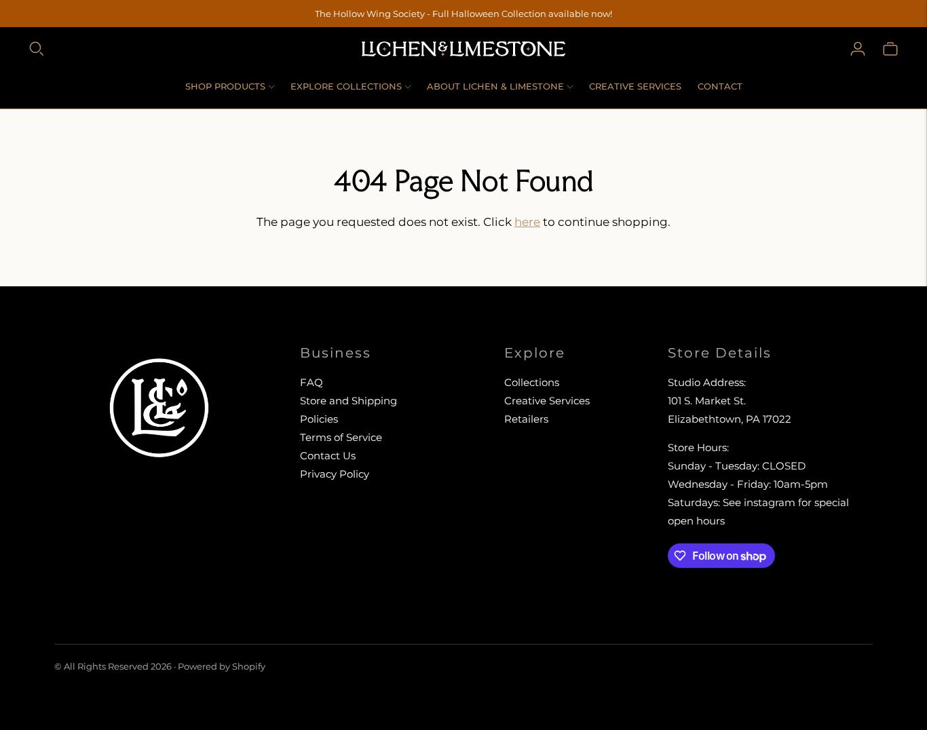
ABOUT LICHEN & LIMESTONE (495, 86)
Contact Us (328, 455)
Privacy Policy (334, 473)
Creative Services (547, 400)
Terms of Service (341, 437)
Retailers (526, 418)
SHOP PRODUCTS (225, 86)
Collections (531, 382)
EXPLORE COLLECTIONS (346, 86)
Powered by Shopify (221, 666)
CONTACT (720, 86)
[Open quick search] (36, 49)
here (527, 222)
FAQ (311, 382)
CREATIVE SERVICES (635, 86)
